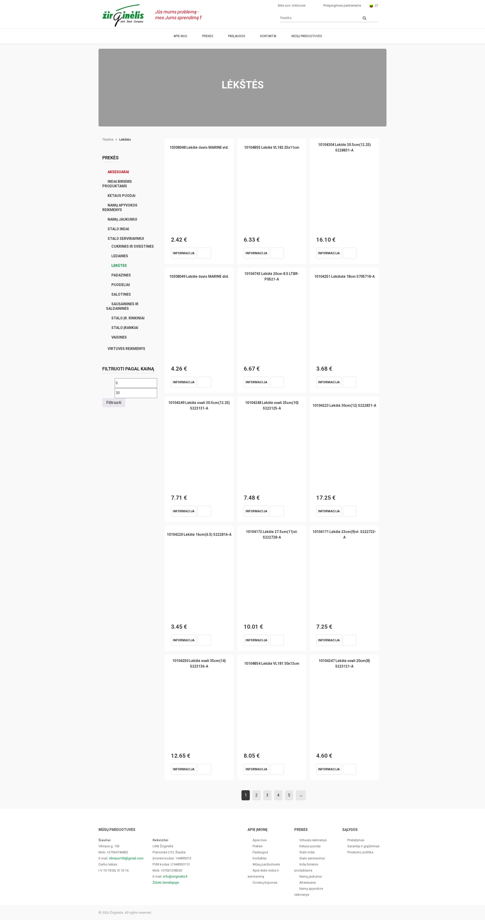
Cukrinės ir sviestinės (132, 246)
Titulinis (107, 139)
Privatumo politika (360, 852)
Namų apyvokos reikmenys (119, 207)
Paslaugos (236, 36)
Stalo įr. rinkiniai (127, 318)
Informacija (184, 253)
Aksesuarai (118, 172)
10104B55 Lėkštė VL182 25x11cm (271, 147)
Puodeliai (120, 285)
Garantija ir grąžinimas (363, 846)
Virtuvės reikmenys (126, 349)
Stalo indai (118, 229)
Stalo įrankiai (124, 328)
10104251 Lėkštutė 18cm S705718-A (344, 276)
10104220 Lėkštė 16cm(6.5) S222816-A (199, 534)
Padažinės (121, 275)
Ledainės (119, 256)
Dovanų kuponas (265, 882)
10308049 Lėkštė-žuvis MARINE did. (199, 276)
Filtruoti (113, 402)
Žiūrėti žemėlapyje (166, 882)
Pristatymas (355, 840)
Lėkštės (119, 266)
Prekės (207, 36)
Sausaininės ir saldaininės (122, 306)
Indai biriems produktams (117, 184)
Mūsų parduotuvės (307, 36)
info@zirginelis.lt (175, 876)
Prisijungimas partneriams (342, 5)
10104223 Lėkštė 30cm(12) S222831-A (344, 405)
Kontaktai (268, 36)
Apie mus (180, 36)
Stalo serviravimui (126, 239)
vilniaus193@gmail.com (126, 858)
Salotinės (121, 294)
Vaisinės (119, 337)
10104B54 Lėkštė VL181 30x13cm (271, 663)
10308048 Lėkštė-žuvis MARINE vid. (199, 147)
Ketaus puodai (121, 196)
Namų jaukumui (122, 219)
